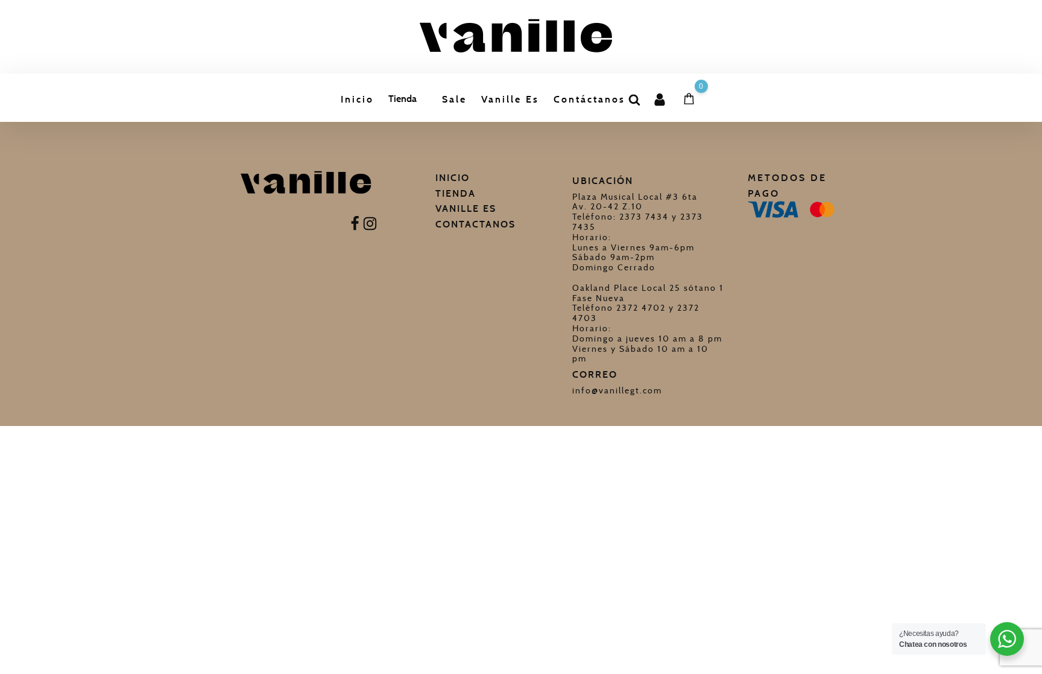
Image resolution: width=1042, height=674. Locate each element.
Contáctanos (589, 99)
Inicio (357, 99)
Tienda (402, 98)
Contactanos (475, 224)
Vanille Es (510, 99)
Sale (454, 99)
